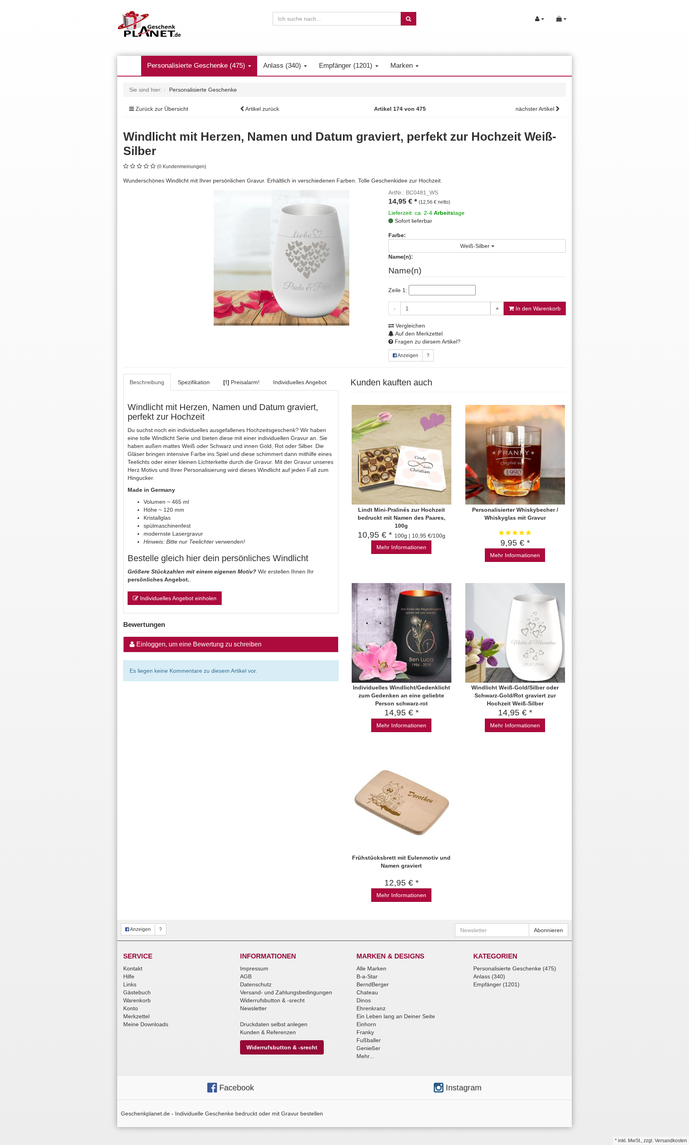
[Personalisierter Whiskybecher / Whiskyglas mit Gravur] (515, 455)
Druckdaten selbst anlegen (273, 1024)
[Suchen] (408, 19)
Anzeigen (407, 355)
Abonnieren (548, 930)
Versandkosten (671, 1140)
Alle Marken (371, 968)
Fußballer (368, 1040)
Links (129, 984)
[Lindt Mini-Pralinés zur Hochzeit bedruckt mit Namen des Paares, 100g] (401, 455)
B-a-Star (367, 976)
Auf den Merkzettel (418, 333)
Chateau (367, 992)
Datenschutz (256, 984)
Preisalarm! (241, 382)
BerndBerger (372, 984)
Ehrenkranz (371, 1008)
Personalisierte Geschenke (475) (197, 65)
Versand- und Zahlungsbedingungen (286, 992)
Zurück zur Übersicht (162, 109)
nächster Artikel (536, 109)
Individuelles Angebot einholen (177, 598)
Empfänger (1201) (346, 65)
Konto (130, 1008)
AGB (246, 976)
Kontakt (132, 968)
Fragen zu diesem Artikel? (427, 341)
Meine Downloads (145, 1024)
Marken (402, 65)
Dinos (363, 1000)
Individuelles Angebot (300, 382)
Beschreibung (147, 382)
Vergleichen (409, 325)
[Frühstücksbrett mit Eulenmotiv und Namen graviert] (401, 803)
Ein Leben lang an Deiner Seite (395, 1016)
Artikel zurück (262, 109)
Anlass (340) (283, 65)
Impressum (254, 968)
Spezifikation (194, 382)
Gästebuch (137, 992)
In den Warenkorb (537, 308)
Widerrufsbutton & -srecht (272, 1000)
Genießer (368, 1048)
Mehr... (365, 1056)
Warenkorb (137, 1000)
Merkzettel (136, 1016)
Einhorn (366, 1024)
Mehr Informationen (401, 547)
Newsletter (253, 1008)
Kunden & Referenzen (268, 1032)
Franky (365, 1032)
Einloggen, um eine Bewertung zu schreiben (199, 644)
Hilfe (128, 976)
